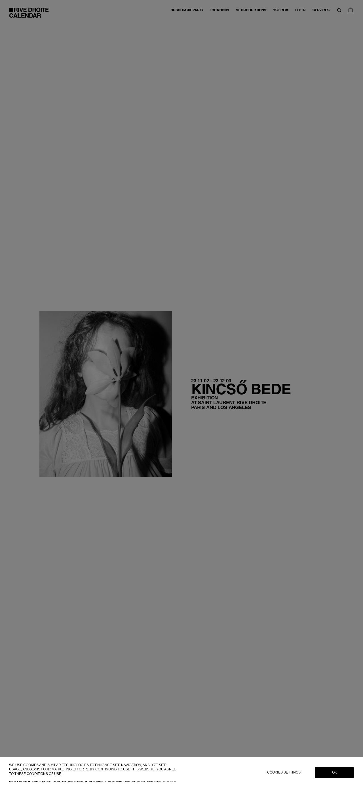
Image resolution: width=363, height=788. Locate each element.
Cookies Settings (284, 773)
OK (334, 773)
